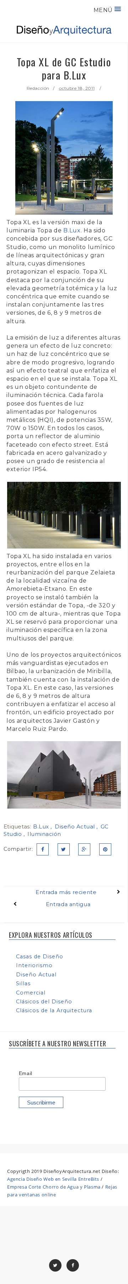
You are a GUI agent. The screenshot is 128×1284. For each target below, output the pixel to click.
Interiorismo (34, 965)
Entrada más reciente (66, 892)
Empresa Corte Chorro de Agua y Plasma (54, 1187)
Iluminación (44, 834)
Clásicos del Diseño (44, 1001)
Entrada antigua (68, 904)
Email (25, 1073)
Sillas (23, 983)
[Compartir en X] (64, 849)
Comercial (31, 993)
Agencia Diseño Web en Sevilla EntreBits (53, 1179)
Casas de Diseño (39, 956)
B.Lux (71, 230)
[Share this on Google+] (84, 849)
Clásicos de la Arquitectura (54, 1010)
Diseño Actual (75, 826)
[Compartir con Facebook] (43, 849)
